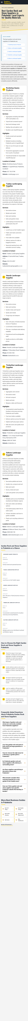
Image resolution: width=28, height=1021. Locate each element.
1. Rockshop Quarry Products (14, 44)
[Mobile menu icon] (2, 2)
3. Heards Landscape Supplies (14, 51)
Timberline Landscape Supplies (11, 602)
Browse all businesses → (7, 824)
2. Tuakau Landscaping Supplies (14, 48)
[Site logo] (9, 2)
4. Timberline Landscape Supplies (14, 55)
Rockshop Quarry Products (10, 554)
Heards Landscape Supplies (10, 585)
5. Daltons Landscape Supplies (14, 58)
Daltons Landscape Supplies (10, 619)
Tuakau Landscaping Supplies (11, 569)
